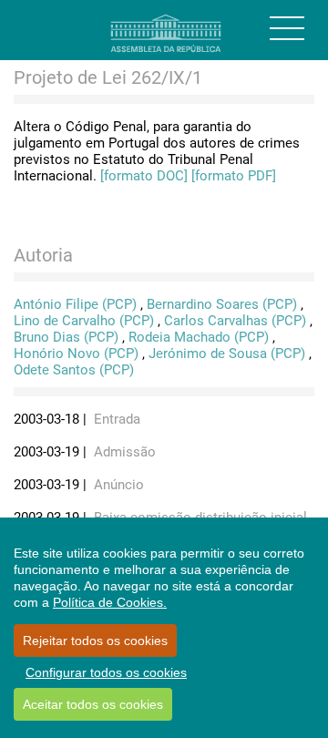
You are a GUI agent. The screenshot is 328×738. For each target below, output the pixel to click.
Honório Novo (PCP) (76, 353)
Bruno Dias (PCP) (66, 337)
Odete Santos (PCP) (74, 370)
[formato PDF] (233, 176)
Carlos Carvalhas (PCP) (235, 321)
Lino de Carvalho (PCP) (84, 321)
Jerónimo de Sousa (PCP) (227, 353)
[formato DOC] (144, 176)
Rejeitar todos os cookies (95, 640)
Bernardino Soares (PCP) (222, 304)
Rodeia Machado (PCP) (198, 337)
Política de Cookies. (110, 602)
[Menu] (287, 28)
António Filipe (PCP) (75, 304)
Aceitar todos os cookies (93, 704)
